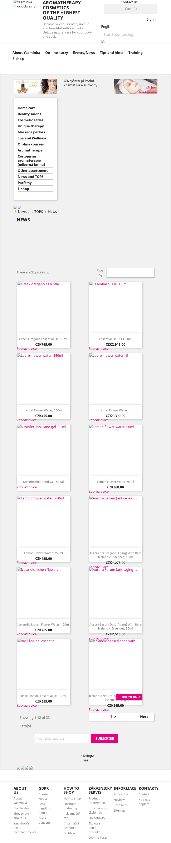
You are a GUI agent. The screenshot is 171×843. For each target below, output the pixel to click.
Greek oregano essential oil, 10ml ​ (43, 339)
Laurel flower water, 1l (115, 410)
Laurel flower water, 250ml (43, 410)
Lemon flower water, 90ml (115, 482)
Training (135, 52)
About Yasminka (26, 52)
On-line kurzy (56, 52)
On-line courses (31, 144)
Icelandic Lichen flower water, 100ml (44, 624)
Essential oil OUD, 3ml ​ (115, 339)
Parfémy (25, 183)
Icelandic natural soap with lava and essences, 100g (115, 698)
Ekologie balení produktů (95, 827)
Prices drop (122, 794)
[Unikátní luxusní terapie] (135, 86)
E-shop (18, 58)
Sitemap (119, 810)
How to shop (72, 798)
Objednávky (97, 818)
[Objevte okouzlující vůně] (35, 86)
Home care (26, 108)
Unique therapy (31, 126)
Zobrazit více (27, 348)
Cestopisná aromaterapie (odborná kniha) (31, 160)
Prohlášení (71, 833)
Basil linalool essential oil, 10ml (43, 696)
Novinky (119, 800)
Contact (144, 794)
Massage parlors (31, 132)
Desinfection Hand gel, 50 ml (43, 482)
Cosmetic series (30, 120)
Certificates (21, 808)
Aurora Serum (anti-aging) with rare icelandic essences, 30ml (115, 626)
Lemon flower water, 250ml (43, 553)
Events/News (84, 52)
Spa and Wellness (32, 138)
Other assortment (33, 171)
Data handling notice (45, 808)
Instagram (85, 750)
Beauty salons (29, 114)
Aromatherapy (30, 150)
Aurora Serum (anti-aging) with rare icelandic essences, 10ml (115, 555)
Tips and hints (111, 52)
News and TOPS (31, 177)
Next (146, 717)
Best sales (121, 805)
